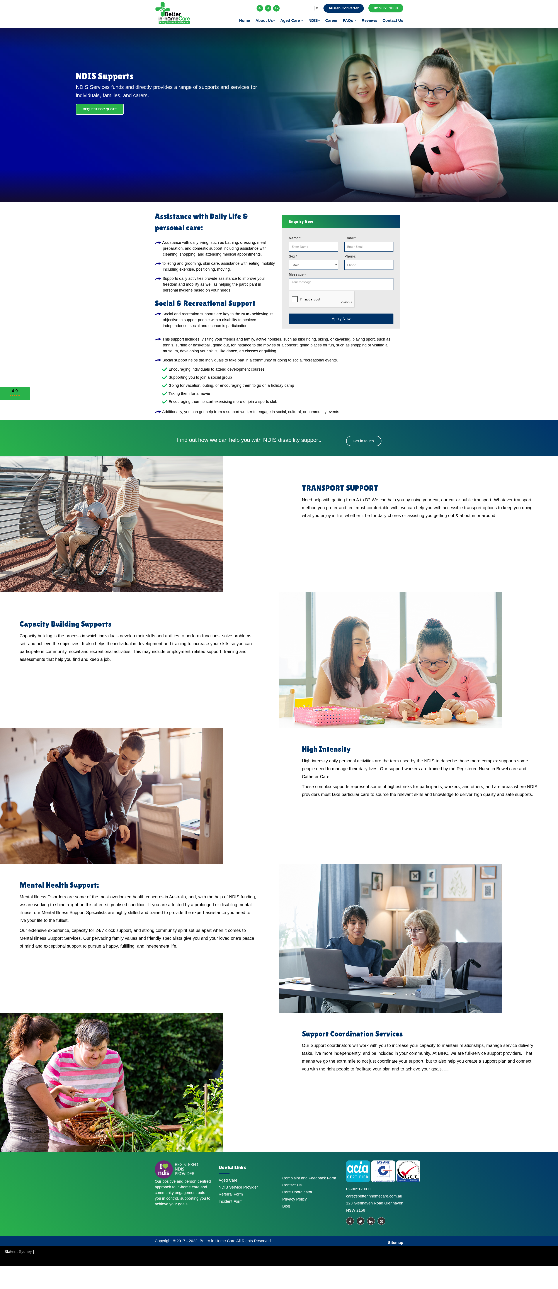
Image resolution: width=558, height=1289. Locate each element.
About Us (264, 20)
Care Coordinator (297, 1192)
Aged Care (290, 20)
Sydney (25, 1251)
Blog (286, 1206)
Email (350, 238)
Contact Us (393, 20)
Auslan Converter (343, 8)
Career (331, 20)
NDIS (313, 20)
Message (297, 274)
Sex (293, 256)
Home (244, 20)
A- (259, 8)
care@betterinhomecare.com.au (374, 1196)
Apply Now (341, 319)
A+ (276, 8)
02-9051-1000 (358, 1189)
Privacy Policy (294, 1199)
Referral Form (231, 1194)
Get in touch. (364, 441)
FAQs (348, 20)
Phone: (350, 256)
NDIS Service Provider (238, 1187)
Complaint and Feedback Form (309, 1178)
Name (294, 238)
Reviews (369, 20)
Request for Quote (100, 109)
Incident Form (231, 1201)
